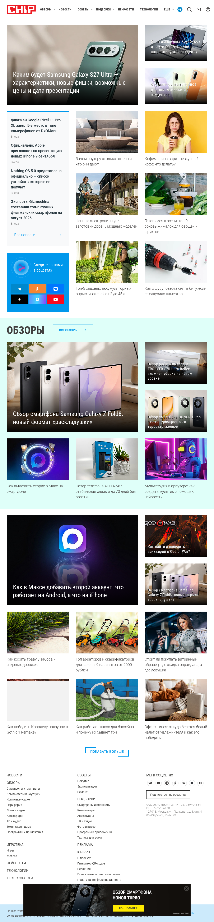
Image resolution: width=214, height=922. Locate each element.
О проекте (84, 858)
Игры (10, 850)
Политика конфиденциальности (99, 879)
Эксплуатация (87, 786)
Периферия (14, 805)
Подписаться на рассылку (168, 794)
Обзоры (45, 9)
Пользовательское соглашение (98, 874)
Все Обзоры (68, 330)
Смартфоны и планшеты (23, 788)
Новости (65, 9)
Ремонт (82, 792)
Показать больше (107, 752)
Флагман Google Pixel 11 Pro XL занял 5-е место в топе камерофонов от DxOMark (36, 125)
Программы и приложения (25, 832)
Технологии (149, 9)
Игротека (15, 845)
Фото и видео (16, 810)
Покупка (83, 781)
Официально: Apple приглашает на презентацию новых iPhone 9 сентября (36, 150)
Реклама (85, 845)
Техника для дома (19, 826)
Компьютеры (86, 810)
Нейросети (126, 9)
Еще (167, 9)
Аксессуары (15, 815)
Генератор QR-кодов (91, 863)
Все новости (24, 235)
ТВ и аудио (14, 821)
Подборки (103, 9)
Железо (12, 856)
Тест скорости (20, 878)
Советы (83, 9)
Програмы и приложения (94, 832)
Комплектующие (18, 799)
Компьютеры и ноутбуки (23, 794)
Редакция (84, 869)
